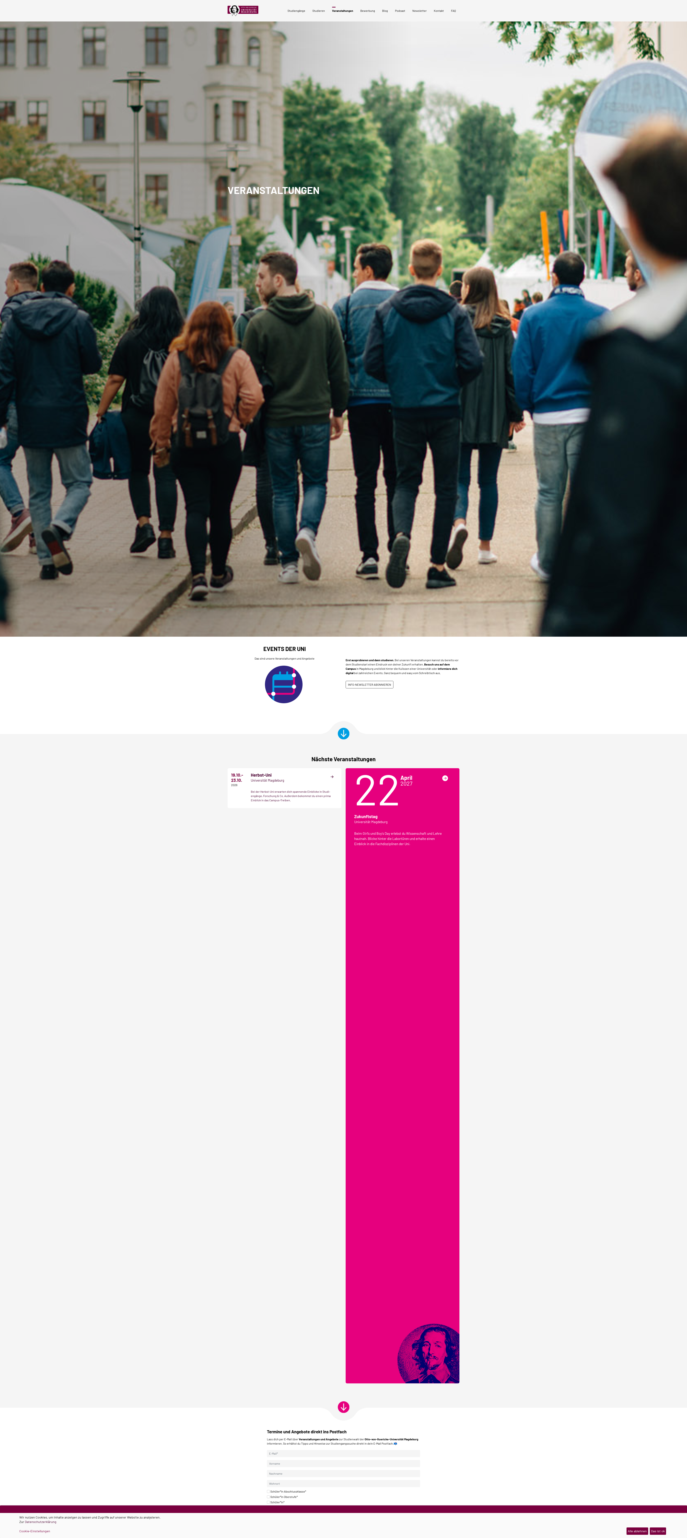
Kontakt (439, 10)
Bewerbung (367, 10)
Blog (385, 10)
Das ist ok (658, 1531)
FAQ (453, 10)
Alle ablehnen (637, 1531)
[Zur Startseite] (244, 10)
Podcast (400, 10)
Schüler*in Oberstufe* (284, 1496)
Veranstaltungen (342, 10)
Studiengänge (296, 10)
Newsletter (419, 10)
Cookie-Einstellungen (34, 1531)
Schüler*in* (277, 1502)
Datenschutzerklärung (40, 1522)
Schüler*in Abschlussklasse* (288, 1491)
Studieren (318, 10)
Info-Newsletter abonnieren (369, 684)
